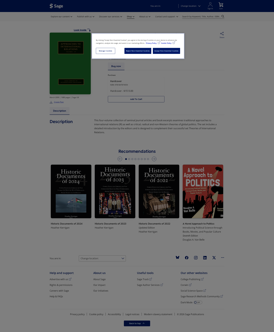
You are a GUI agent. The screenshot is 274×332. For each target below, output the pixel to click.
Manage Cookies (105, 51)
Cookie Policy (166, 43)
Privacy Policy (151, 43)
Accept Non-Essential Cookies (166, 51)
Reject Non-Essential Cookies (138, 51)
